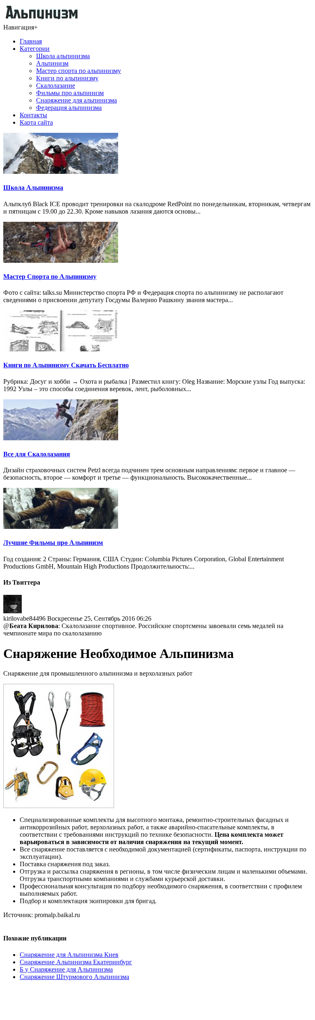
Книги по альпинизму (67, 78)
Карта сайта (36, 122)
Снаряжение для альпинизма (76, 100)
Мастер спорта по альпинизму (78, 70)
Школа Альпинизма (33, 187)
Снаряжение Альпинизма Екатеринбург (76, 962)
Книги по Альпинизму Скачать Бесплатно (66, 365)
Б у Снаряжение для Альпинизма (66, 969)
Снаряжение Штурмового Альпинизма (74, 976)
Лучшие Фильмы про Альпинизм (53, 542)
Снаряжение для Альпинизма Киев (69, 954)
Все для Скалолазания (36, 454)
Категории (35, 48)
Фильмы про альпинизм (70, 92)
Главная (31, 41)
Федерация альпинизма (69, 107)
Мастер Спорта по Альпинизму (49, 276)
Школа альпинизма (63, 55)
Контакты (33, 115)
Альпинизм (52, 63)
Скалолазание (55, 85)
